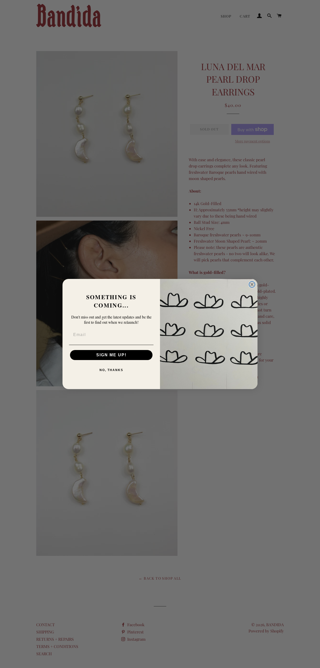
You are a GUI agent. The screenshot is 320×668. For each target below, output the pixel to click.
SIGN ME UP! (111, 355)
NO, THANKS (111, 370)
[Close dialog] (252, 284)
